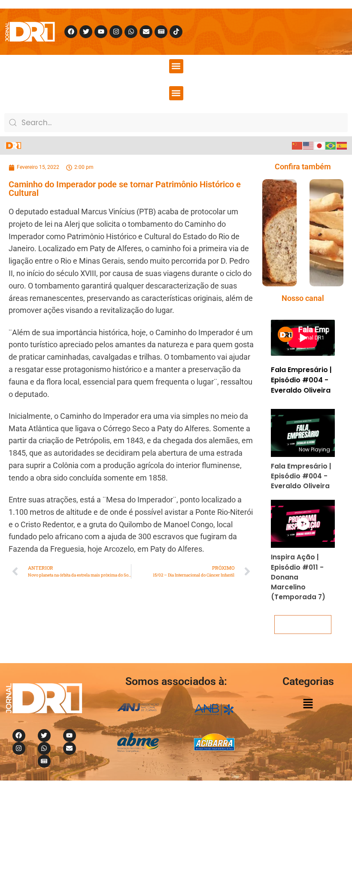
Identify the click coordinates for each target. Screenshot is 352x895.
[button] (176, 66)
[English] (308, 145)
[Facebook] (70, 31)
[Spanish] (342, 145)
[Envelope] (146, 31)
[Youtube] (100, 31)
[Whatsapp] (130, 31)
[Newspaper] (161, 31)
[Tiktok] (176, 31)
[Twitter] (85, 31)
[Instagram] (115, 31)
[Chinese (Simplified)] (297, 145)
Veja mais (303, 624)
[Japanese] (319, 145)
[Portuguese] (331, 145)
